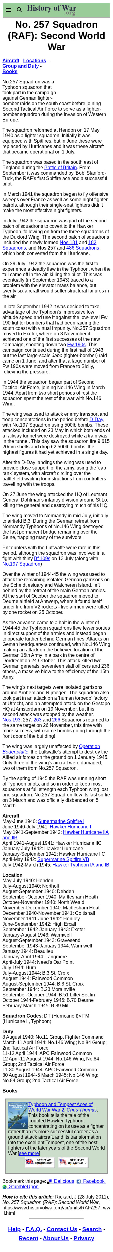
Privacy (84, 1238)
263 (37, 719)
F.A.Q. (34, 1229)
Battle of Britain (60, 167)
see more (29, 1153)
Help (14, 1229)
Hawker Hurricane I (70, 826)
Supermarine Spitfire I (61, 821)
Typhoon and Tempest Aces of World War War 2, (62, 1107)
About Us (56, 1238)
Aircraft (10, 60)
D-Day (96, 419)
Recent (28, 1238)
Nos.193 (11, 719)
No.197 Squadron (21, 563)
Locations (34, 60)
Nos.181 (69, 242)
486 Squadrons (82, 247)
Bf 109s (42, 558)
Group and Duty (20, 66)
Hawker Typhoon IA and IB (80, 864)
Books (9, 71)
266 (56, 719)
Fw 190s (76, 344)
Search (92, 1229)
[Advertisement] (84, 76)
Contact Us (62, 1229)
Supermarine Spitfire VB (63, 859)
